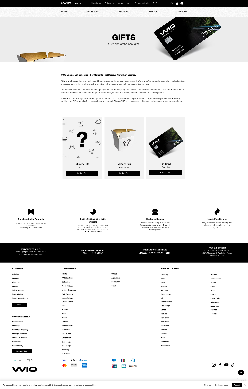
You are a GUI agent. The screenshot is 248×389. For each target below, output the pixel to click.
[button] (177, 3)
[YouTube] (226, 364)
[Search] (172, 3)
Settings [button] (207, 385)
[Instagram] (213, 364)
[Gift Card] (165, 148)
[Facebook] (220, 364)
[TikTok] (232, 364)
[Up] (241, 372)
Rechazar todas (221, 385)
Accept (237, 385)
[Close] (244, 385)
